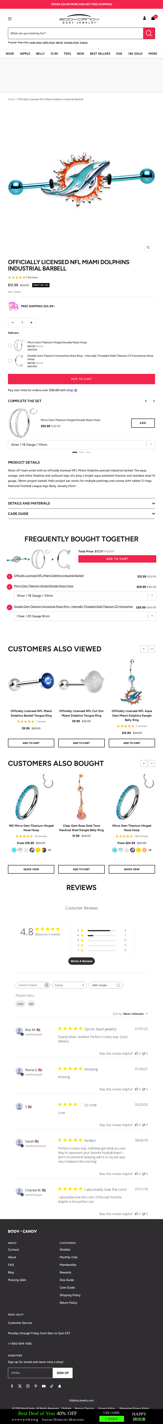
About (12, 1257)
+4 (49, 849)
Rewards (65, 1272)
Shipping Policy (70, 1295)
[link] (14, 850)
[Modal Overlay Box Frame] (81, 1416)
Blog (11, 1272)
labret (59, 42)
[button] (144, 649)
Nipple (25, 53)
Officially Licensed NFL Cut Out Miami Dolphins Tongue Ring (81, 713)
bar (31, 1004)
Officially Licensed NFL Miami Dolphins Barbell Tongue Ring (31, 713)
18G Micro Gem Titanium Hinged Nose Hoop (31, 828)
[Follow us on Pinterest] (36, 1386)
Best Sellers (100, 53)
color (20, 1004)
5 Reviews (32, 277)
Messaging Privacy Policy (134, 1408)
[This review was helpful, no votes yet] (136, 1053)
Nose (10, 53)
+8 (149, 849)
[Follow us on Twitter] (20, 1386)
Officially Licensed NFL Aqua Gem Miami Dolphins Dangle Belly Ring (132, 715)
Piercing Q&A (17, 1280)
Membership (68, 1265)
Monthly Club (69, 1257)
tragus (83, 42)
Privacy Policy (106, 1408)
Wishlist (65, 1249)
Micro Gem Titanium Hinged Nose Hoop (131, 828)
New (80, 53)
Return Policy (68, 1303)
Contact (13, 1249)
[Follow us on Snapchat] (60, 1386)
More (152, 53)
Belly (40, 53)
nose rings (36, 42)
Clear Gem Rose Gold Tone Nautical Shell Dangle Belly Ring (81, 828)
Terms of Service (84, 1408)
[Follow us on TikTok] (52, 1386)
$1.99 (54, 53)
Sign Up (63, 1373)
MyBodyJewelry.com (81, 1400)
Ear (119, 53)
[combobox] (69, 985)
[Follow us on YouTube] (44, 1386)
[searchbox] (29, 985)
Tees (67, 53)
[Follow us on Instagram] (28, 1386)
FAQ (11, 1265)
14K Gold (135, 53)
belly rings (49, 42)
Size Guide (67, 1280)
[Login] (144, 18)
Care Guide (67, 1287)
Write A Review (81, 961)
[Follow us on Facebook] (12, 1386)
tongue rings (71, 42)
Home (11, 99)
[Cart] (153, 19)
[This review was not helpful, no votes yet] (143, 1053)
